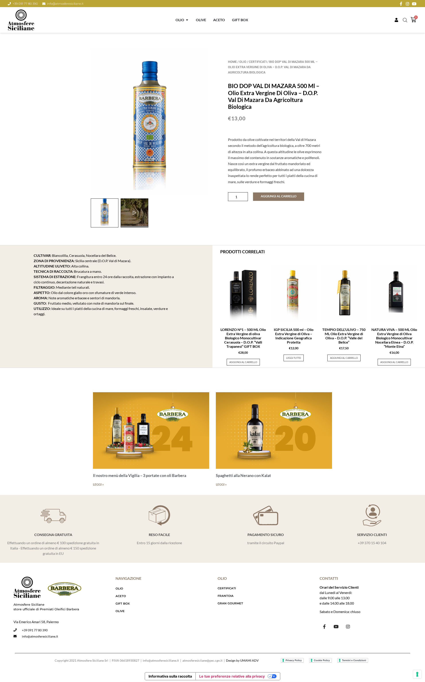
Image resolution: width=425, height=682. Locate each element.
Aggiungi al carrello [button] (243, 362)
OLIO (242, 61)
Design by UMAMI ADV (242, 660)
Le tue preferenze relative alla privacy (232, 676)
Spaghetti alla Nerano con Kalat (243, 475)
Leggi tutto (293, 357)
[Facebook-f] (324, 627)
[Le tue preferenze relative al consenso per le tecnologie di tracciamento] (417, 674)
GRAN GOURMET (230, 603)
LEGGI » (98, 484)
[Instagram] (348, 627)
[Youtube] (336, 627)
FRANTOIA (226, 595)
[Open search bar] (405, 20)
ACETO (121, 596)
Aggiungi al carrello (278, 196)
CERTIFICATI (258, 61)
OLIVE (120, 611)
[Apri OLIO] (187, 20)
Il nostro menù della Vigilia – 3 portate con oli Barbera (139, 475)
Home (232, 61)
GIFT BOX (123, 603)
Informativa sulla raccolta (170, 676)
